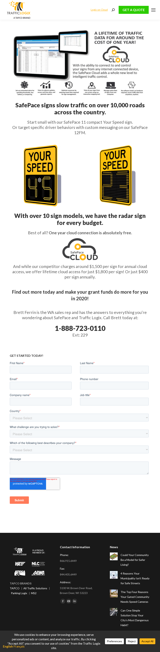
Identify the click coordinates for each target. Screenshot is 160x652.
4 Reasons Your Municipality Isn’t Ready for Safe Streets (135, 578)
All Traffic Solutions (35, 588)
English (8, 646)
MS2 (33, 593)
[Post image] (114, 556)
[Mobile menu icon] (153, 10)
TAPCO (15, 588)
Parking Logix (19, 593)
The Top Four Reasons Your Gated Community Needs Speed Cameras (135, 596)
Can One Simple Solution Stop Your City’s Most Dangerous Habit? (135, 618)
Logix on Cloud (99, 9)
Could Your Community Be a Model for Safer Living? (135, 559)
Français (19, 646)
